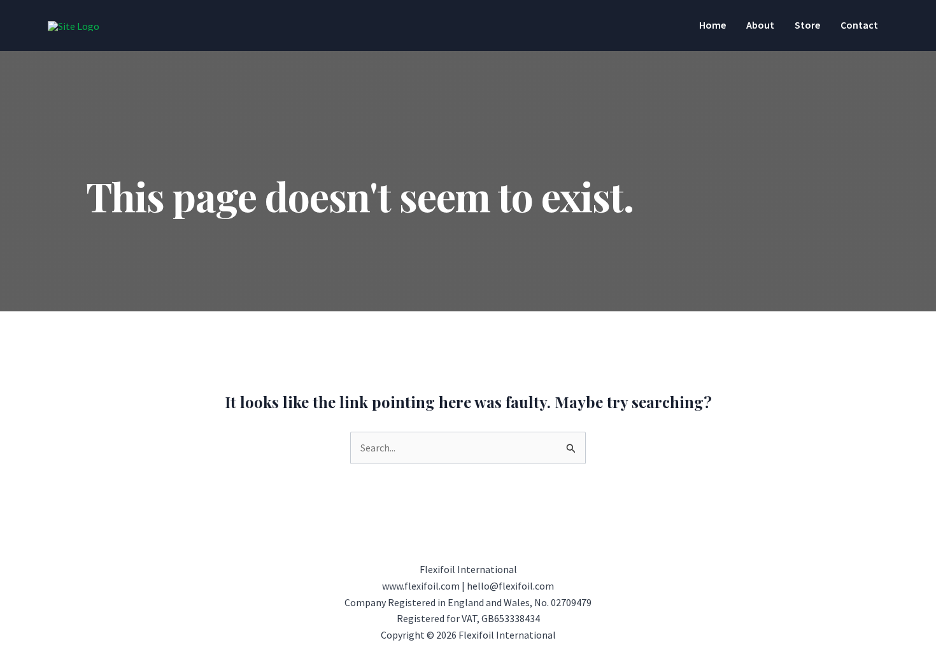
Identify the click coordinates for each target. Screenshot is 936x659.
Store (807, 25)
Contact (859, 25)
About (760, 25)
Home (712, 25)
